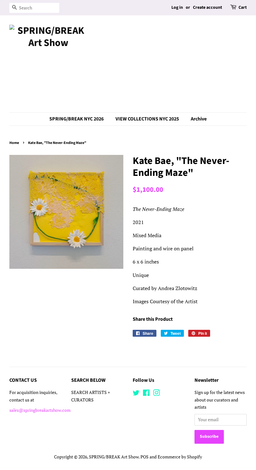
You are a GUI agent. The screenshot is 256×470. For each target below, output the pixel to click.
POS (144, 457)
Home (14, 143)
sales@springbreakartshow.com (40, 410)
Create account (207, 7)
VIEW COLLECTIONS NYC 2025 (147, 118)
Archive (199, 118)
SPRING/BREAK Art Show (114, 457)
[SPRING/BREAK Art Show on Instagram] (156, 394)
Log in (177, 7)
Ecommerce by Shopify (180, 457)
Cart (243, 7)
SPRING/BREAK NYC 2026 (76, 118)
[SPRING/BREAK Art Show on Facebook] (146, 394)
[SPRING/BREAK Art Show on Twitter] (136, 394)
